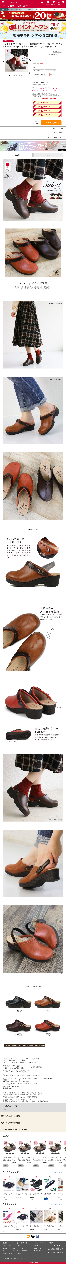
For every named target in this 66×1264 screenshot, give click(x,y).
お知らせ (36, 1245)
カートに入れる (51, 122)
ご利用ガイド (20, 1253)
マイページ (20, 1248)
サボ (36, 9)
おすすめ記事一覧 (22, 1243)
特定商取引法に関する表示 (55, 1252)
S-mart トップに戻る (58, 128)
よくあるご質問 (38, 1248)
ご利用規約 (51, 1243)
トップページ (4, 9)
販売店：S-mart (57, 52)
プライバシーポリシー (54, 1245)
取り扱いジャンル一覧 (9, 1250)
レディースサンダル (27, 9)
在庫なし (5, 1165)
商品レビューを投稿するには (55, 137)
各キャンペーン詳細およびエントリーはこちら (45, 90)
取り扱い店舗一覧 (7, 1253)
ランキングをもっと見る (56, 1172)
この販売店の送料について (54, 54)
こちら (21, 1258)
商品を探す (6, 1243)
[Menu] (3, 2)
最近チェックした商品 (9, 1248)
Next (62, 1183)
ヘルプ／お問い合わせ (40, 1243)
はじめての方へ (38, 1250)
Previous (4, 1183)
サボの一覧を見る (58, 132)
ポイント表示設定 (22, 1250)
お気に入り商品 (7, 1245)
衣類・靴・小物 (13, 9)
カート (19, 1245)
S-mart (4, 1109)
